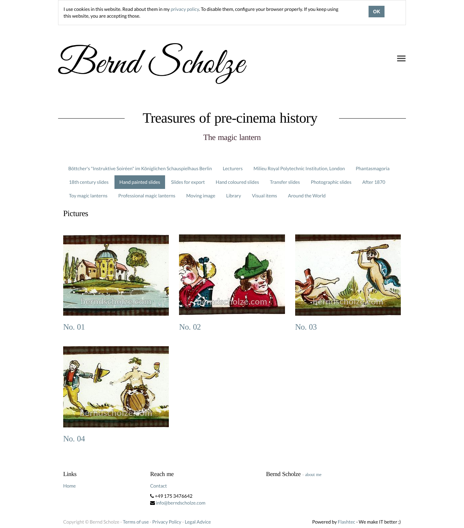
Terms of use (136, 522)
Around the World (307, 195)
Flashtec (346, 522)
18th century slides (89, 182)
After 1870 (374, 182)
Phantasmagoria (372, 168)
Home (69, 486)
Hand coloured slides (237, 182)
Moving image (200, 195)
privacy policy (185, 9)
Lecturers (233, 168)
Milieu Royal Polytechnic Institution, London (299, 168)
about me (313, 474)
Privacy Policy (166, 522)
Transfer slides (285, 182)
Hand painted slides (140, 182)
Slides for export (188, 182)
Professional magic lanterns (146, 195)
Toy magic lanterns (88, 195)
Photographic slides (331, 182)
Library (233, 195)
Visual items (264, 195)
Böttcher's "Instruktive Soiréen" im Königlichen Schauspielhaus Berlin (140, 168)
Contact (158, 486)
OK (376, 11)
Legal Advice (198, 522)
